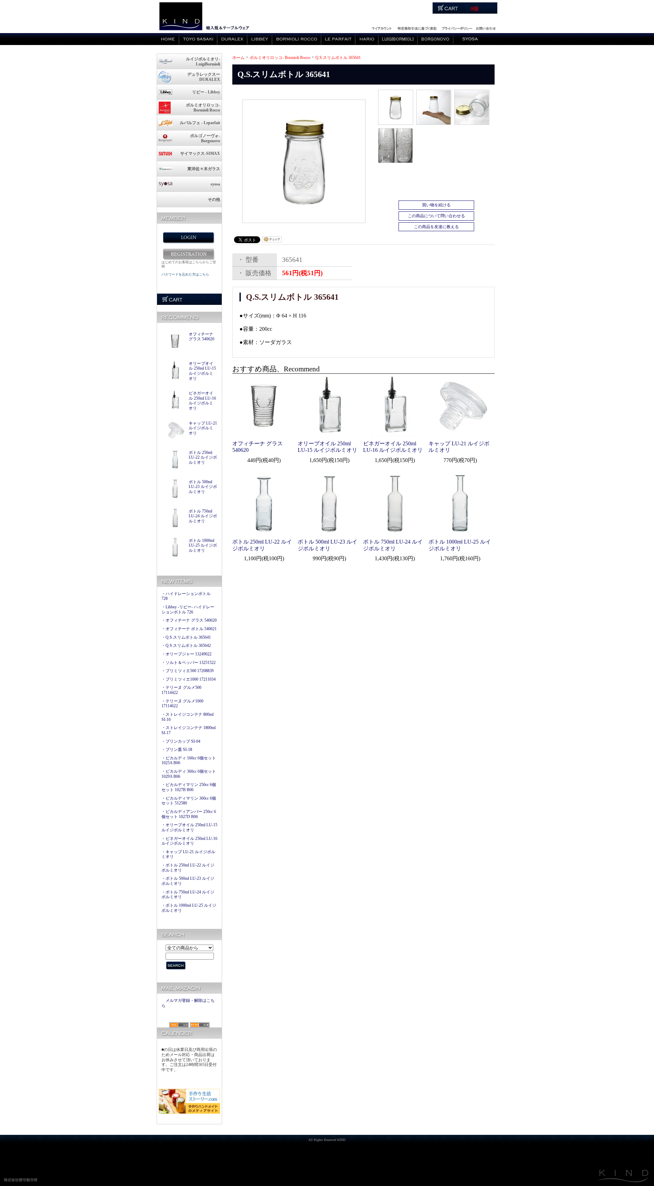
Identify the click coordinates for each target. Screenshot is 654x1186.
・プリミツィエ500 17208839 (187, 670)
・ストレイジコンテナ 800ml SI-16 (187, 717)
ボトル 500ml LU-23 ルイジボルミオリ (203, 486)
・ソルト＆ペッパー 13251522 (188, 662)
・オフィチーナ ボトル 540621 (189, 628)
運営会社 (457, 27)
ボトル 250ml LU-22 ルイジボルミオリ (203, 457)
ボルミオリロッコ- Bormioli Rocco (280, 57)
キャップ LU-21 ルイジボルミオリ (203, 428)
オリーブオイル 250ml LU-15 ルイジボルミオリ (202, 371)
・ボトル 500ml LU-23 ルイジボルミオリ (187, 881)
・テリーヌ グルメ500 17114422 (181, 690)
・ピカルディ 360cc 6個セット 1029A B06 (188, 774)
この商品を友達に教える (436, 226)
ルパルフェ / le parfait (338, 39)
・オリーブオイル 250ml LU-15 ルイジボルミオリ (189, 827)
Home (168, 39)
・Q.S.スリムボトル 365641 (186, 637)
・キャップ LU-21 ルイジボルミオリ (188, 854)
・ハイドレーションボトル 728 (186, 596)
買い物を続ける (436, 205)
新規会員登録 (188, 254)
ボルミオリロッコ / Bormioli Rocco (296, 39)
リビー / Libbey (259, 39)
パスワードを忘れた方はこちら (185, 274)
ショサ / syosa (470, 39)
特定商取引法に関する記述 (417, 27)
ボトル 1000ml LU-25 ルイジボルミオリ (203, 545)
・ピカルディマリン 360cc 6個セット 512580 (188, 801)
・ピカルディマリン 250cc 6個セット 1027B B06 (188, 787)
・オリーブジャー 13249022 (186, 654)
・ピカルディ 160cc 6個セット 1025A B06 (188, 761)
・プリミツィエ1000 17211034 (188, 679)
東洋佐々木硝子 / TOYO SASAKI (198, 39)
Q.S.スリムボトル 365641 (338, 57)
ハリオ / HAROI (366, 39)
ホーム (238, 57)
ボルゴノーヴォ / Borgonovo (435, 39)
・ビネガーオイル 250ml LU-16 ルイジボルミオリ (189, 841)
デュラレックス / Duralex (232, 39)
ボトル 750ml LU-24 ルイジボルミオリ (203, 516)
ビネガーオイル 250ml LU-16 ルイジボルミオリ (202, 401)
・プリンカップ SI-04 (180, 741)
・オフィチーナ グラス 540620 (189, 620)
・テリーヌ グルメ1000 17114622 (182, 704)
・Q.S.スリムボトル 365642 (186, 645)
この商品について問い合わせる (436, 215)
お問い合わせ (485, 27)
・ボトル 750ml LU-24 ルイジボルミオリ (187, 895)
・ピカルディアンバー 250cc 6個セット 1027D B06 (188, 814)
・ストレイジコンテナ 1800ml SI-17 (188, 730)
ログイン (381, 27)
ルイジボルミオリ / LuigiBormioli (398, 39)
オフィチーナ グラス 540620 (201, 337)
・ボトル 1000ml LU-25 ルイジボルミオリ (188, 908)
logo (180, 16)
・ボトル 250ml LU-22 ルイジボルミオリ (187, 868)
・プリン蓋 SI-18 (176, 749)
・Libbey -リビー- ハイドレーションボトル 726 (187, 609)
